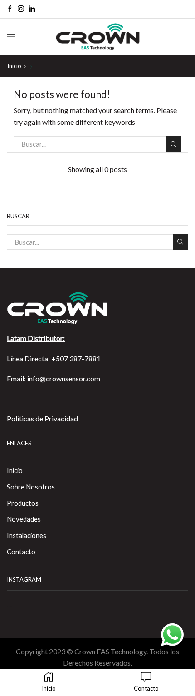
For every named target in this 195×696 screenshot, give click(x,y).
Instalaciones (26, 535)
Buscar (173, 144)
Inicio (14, 65)
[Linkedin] (32, 9)
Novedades (24, 519)
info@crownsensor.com (63, 378)
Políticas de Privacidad (42, 418)
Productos (23, 503)
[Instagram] (21, 9)
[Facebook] (10, 9)
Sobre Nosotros (31, 487)
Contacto (21, 552)
